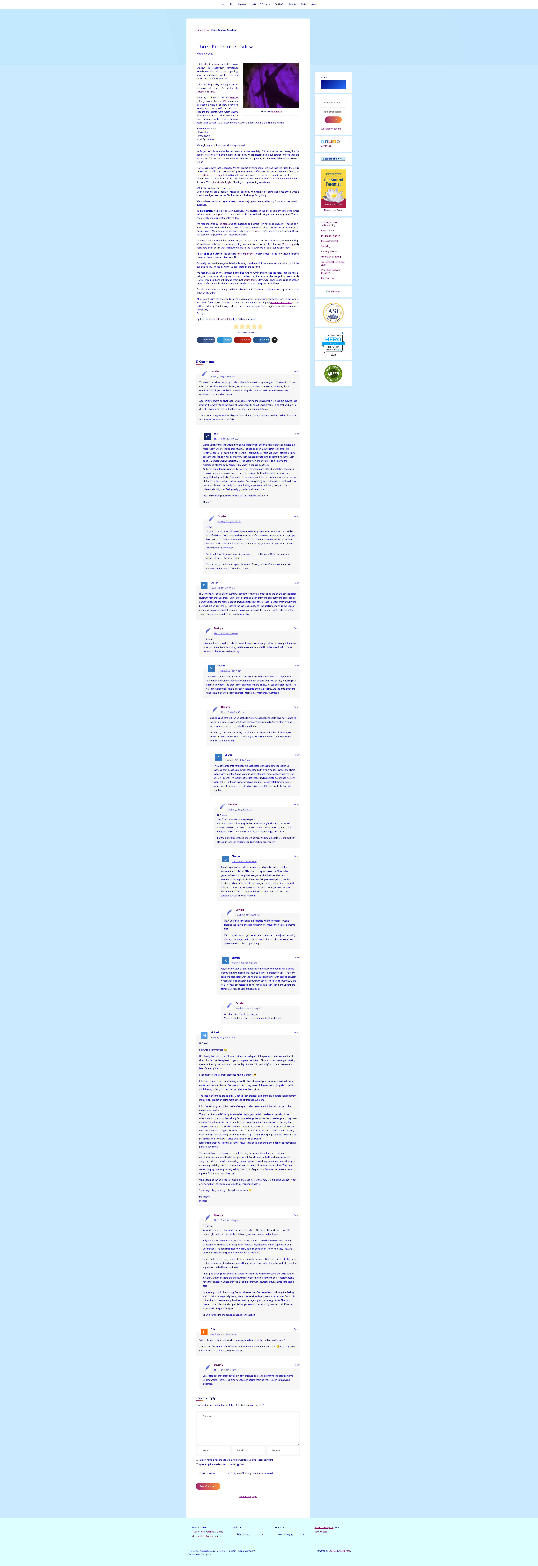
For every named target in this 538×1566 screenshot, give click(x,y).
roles (239, 254)
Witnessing (288, 244)
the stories (224, 224)
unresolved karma (205, 92)
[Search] (321, 4)
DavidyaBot (326, 146)
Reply (297, 372)
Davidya (214, 372)
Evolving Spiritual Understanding (329, 224)
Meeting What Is (329, 252)
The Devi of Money (330, 236)
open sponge (213, 214)
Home (199, 30)
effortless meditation (280, 303)
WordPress (344, 1551)
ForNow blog (321, 1532)
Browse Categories (324, 1528)
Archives (237, 1528)
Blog (206, 30)
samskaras (254, 231)
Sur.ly (338, 350)
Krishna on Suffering (331, 257)
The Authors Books (333, 210)
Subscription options (331, 129)
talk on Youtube (224, 319)
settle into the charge (211, 175)
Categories (279, 1528)
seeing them (250, 280)
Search (324, 78)
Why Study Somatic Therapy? (330, 271)
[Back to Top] (527, 1562)
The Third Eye (327, 278)
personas (250, 254)
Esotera (332, 1551)
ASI (224, 101)
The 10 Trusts (327, 231)
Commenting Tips (248, 1497)
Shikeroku (277, 112)
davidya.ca (333, 344)
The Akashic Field (329, 241)
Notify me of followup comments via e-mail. (251, 1473)
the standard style (222, 182)
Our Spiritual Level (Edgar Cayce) (333, 263)
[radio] (236, 327)
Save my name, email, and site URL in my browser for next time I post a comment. (236, 1460)
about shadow (211, 64)
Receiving (325, 246)
